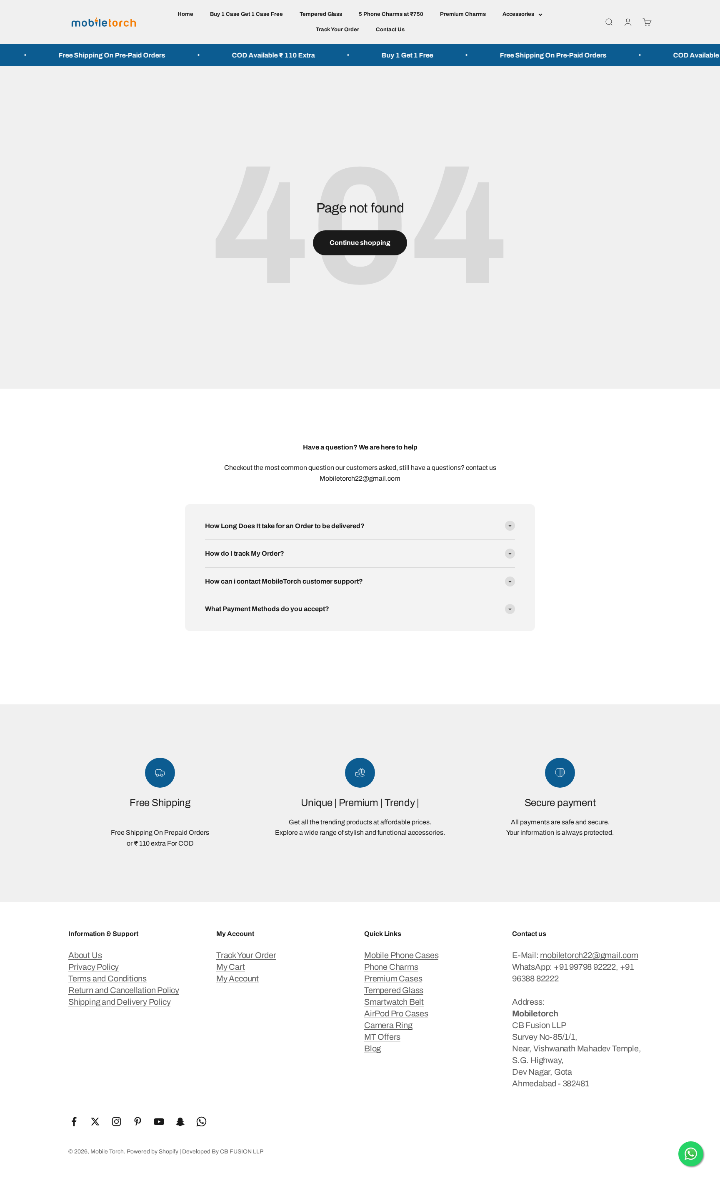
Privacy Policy (93, 966)
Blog (372, 1048)
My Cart (230, 966)
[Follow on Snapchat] (180, 1121)
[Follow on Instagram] (116, 1121)
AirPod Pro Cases (396, 1013)
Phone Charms (391, 966)
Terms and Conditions (107, 978)
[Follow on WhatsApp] (201, 1121)
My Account (237, 978)
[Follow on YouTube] (159, 1121)
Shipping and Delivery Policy (119, 1001)
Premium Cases (393, 978)
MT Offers (382, 1036)
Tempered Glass (321, 14)
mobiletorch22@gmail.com (589, 955)
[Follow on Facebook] (74, 1121)
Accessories (518, 14)
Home (185, 14)
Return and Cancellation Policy (123, 990)
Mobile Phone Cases (401, 955)
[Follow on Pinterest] (137, 1121)
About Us (85, 955)
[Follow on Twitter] (95, 1121)
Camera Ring (388, 1025)
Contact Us (390, 29)
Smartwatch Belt (394, 1001)
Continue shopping (360, 242)
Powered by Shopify (152, 1151)
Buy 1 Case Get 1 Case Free (246, 14)
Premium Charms (463, 14)
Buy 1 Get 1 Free (382, 55)
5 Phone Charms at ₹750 (391, 14)
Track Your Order (337, 29)
